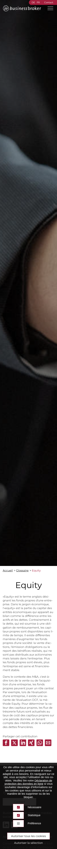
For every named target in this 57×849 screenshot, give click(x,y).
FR (38, 2)
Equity (36, 570)
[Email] (48, 745)
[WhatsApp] (40, 745)
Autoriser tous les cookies (28, 836)
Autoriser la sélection (28, 843)
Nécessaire (34, 807)
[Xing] (31, 745)
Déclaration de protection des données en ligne (28, 782)
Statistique (34, 815)
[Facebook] (6, 745)
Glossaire (22, 570)
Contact (48, 2)
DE (33, 2)
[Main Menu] (49, 8)
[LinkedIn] (23, 745)
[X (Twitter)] (14, 745)
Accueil (8, 570)
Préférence (34, 823)
